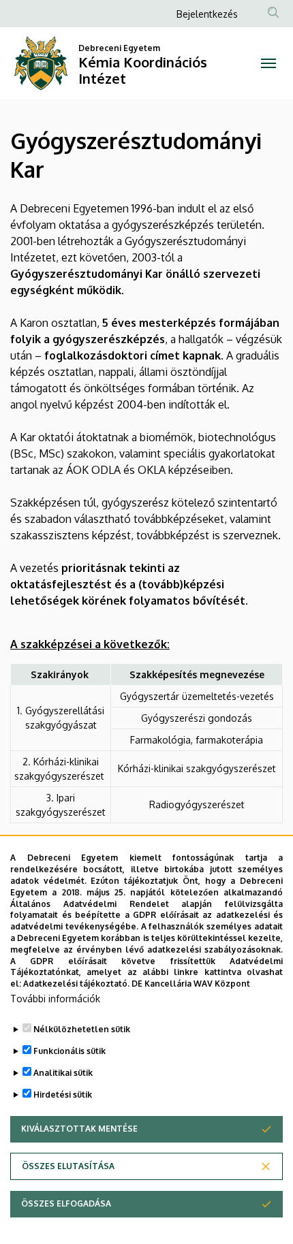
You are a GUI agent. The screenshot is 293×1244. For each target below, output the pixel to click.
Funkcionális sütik (69, 1051)
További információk (55, 998)
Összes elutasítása (68, 1166)
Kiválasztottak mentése (79, 1128)
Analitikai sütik (63, 1073)
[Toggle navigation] (268, 63)
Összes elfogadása (66, 1203)
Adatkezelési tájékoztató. (76, 983)
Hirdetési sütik (62, 1094)
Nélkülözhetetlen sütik (81, 1029)
